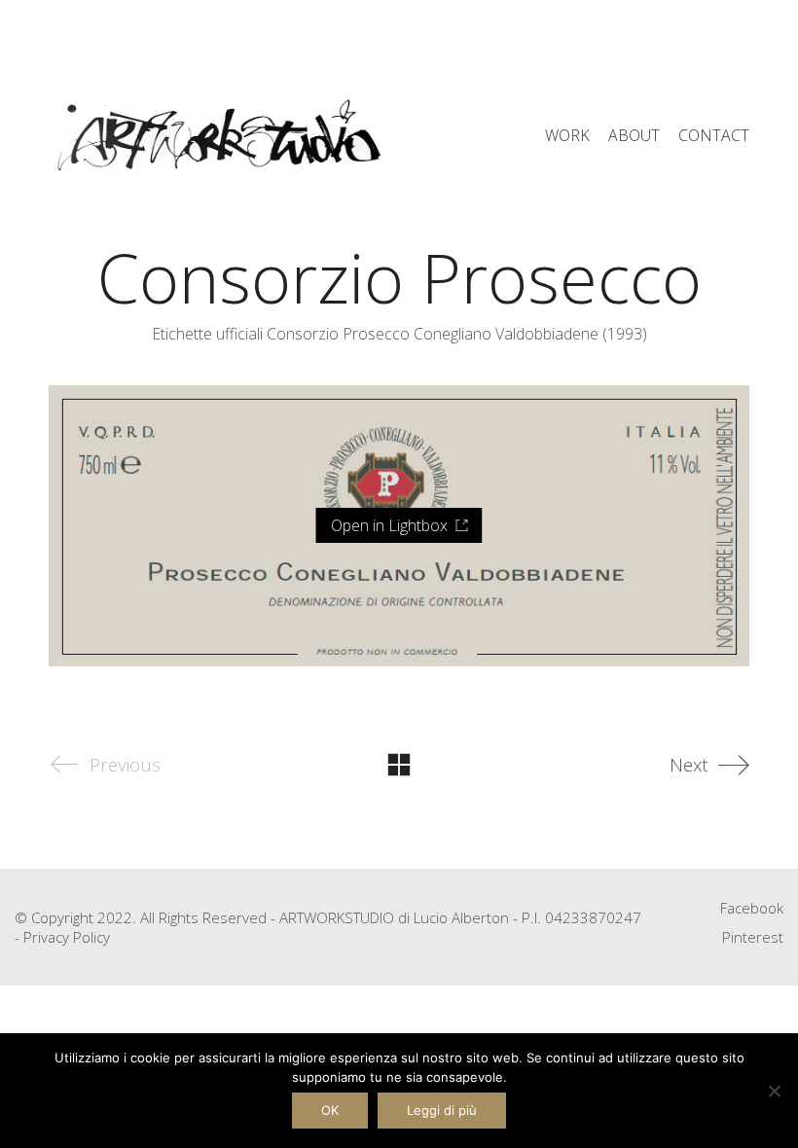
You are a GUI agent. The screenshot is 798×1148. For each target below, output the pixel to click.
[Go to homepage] (219, 136)
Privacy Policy (66, 937)
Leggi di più (442, 1110)
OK (330, 1110)
